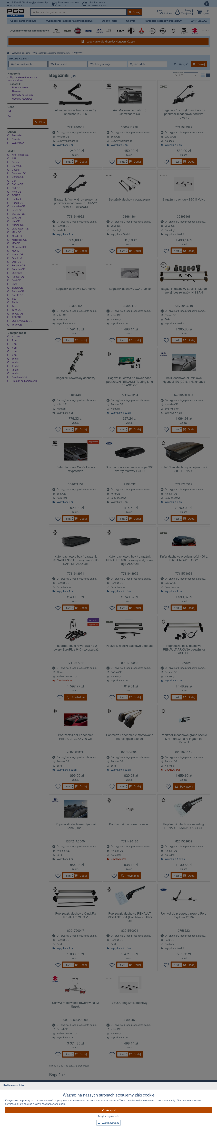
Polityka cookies (14, 1085)
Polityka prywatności (108, 1116)
